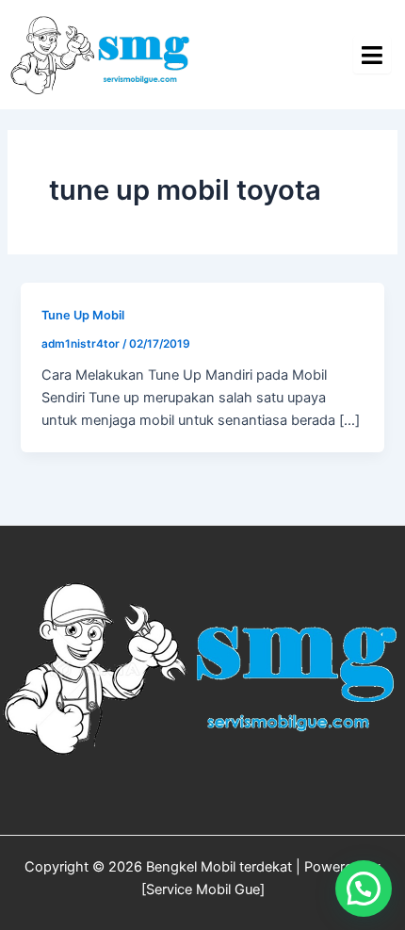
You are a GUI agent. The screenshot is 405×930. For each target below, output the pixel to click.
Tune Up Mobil (82, 315)
